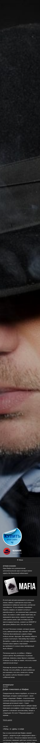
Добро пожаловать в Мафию (16, 689)
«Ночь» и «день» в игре (13, 728)
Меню (21, 560)
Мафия (17, 550)
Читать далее (7, 720)
